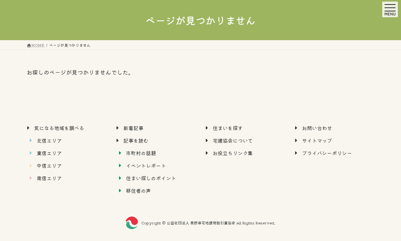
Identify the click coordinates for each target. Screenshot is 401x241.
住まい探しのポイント (151, 177)
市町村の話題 (141, 152)
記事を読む (135, 140)
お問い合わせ (317, 127)
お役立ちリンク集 (233, 152)
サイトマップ (317, 140)
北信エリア (49, 140)
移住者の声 (138, 190)
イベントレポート (146, 165)
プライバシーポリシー (327, 152)
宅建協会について (233, 140)
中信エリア (49, 165)
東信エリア (49, 152)
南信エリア (49, 177)
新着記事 (133, 127)
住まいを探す (228, 127)
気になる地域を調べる (59, 127)
